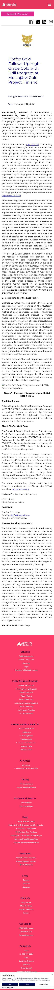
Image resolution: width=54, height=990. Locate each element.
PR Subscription (26, 784)
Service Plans (26, 803)
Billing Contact (26, 968)
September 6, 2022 (11, 195)
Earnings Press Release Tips (26, 839)
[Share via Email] (51, 22)
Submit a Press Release (26, 787)
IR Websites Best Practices (26, 832)
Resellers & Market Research (26, 670)
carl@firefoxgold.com (19, 515)
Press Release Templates (26, 858)
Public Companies (26, 656)
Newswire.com (26, 932)
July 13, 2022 (32, 144)
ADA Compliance (26, 736)
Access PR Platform (26, 685)
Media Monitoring (26, 699)
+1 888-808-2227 (26, 954)
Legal (26, 667)
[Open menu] (49, 5)
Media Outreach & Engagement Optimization (26, 825)
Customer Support (26, 961)
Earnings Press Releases (26, 743)
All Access (26, 765)
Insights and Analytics (26, 710)
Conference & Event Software (26, 769)
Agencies (26, 663)
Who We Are (26, 902)
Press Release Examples (26, 861)
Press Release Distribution (26, 689)
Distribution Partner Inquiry (26, 971)
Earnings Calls (26, 739)
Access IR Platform (26, 729)
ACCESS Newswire (26, 928)
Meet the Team (26, 906)
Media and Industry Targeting (26, 703)
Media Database (26, 692)
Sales (26, 957)
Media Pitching (26, 696)
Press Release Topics (26, 821)
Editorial (26, 964)
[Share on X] (38, 22)
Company (26, 887)
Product (26, 880)
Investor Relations (26, 909)
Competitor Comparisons (26, 828)
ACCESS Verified (26, 713)
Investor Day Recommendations (26, 842)
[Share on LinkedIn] (44, 22)
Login (26, 950)
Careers (26, 913)
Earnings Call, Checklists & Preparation (26, 835)
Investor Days (26, 746)
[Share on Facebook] (31, 22)
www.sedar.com (21, 489)
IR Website (26, 732)
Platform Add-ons (26, 806)
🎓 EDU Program (26, 865)
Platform (26, 884)
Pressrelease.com (26, 935)
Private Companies (26, 660)
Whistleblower (26, 750)
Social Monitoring (26, 706)
